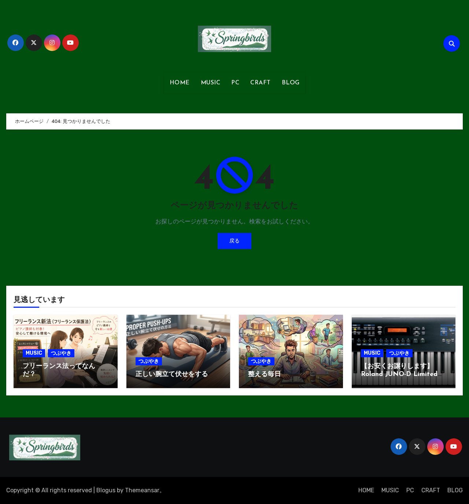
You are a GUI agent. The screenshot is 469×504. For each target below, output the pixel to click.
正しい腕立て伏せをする (172, 374)
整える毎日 (264, 374)
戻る (234, 241)
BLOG (291, 83)
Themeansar (142, 490)
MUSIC (211, 83)
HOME (180, 83)
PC (235, 83)
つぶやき (61, 353)
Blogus (105, 490)
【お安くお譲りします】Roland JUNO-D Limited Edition (399, 374)
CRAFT (260, 83)
